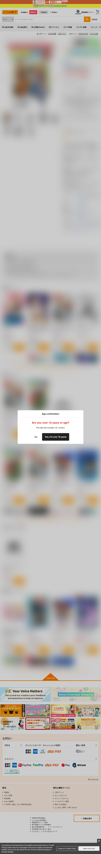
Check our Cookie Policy (67, 848)
